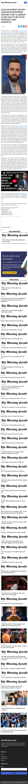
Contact (3, 760)
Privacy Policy (4, 756)
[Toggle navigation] (25, 3)
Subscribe (14, 773)
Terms (2, 754)
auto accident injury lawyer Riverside (19, 125)
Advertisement (4, 758)
